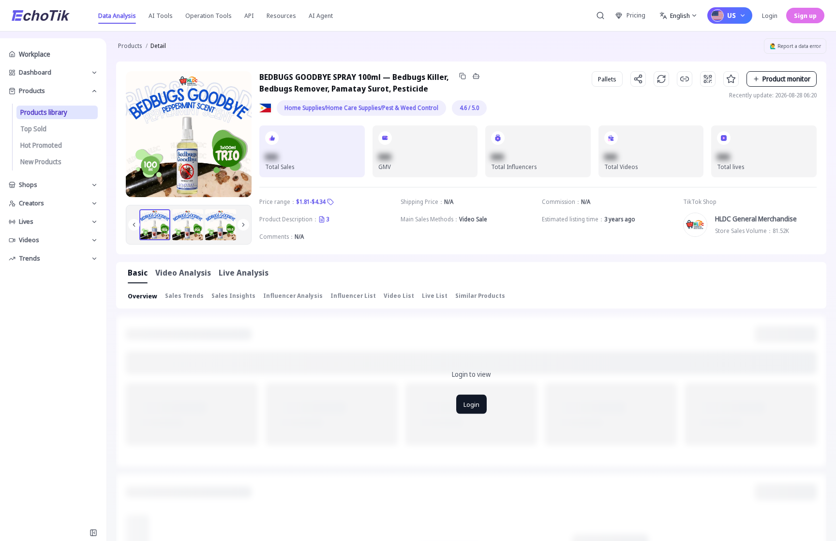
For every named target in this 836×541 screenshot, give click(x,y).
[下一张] (243, 225)
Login (769, 15)
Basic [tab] (138, 272)
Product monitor (786, 78)
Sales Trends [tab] (184, 296)
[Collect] (731, 79)
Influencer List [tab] (353, 296)
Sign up (805, 15)
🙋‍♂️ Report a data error (795, 46)
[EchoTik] (41, 15)
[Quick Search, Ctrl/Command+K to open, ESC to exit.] (600, 15)
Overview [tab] (142, 296)
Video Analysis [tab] (183, 272)
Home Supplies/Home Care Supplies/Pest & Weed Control (361, 108)
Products (130, 46)
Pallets (607, 79)
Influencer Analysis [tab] (293, 296)
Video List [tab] (399, 296)
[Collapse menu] (93, 533)
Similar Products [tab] (480, 296)
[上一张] (134, 225)
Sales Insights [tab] (233, 296)
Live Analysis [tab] (244, 272)
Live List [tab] (435, 296)
